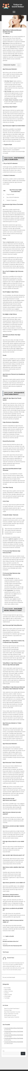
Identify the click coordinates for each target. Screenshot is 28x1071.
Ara (3, 1051)
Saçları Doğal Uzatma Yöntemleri (11, 1017)
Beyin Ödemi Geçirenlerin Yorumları (12, 1012)
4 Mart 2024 (7, 33)
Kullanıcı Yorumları (8, 991)
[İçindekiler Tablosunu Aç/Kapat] (18, 65)
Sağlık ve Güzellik (9, 936)
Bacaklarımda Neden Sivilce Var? (11, 941)
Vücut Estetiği (7, 996)
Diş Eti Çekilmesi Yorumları (10, 1015)
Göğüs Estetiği (7, 989)
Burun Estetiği (7, 987)
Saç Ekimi (6, 992)
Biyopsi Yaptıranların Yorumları (11, 1013)
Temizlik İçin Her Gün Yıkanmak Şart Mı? (12, 945)
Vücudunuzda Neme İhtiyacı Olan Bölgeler (13, 1028)
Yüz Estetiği (6, 998)
